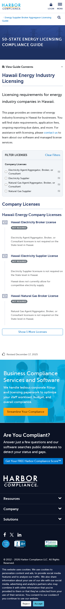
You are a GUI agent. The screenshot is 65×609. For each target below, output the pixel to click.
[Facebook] (5, 535)
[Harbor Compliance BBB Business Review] (22, 544)
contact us (51, 132)
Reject (26, 603)
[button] (32, 67)
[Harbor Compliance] (20, 481)
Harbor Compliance (13, 6)
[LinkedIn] (19, 535)
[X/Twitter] (12, 535)
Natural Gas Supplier (19, 191)
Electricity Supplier (18, 178)
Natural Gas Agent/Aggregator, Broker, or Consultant (31, 184)
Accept (38, 603)
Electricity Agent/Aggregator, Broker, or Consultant (30, 172)
